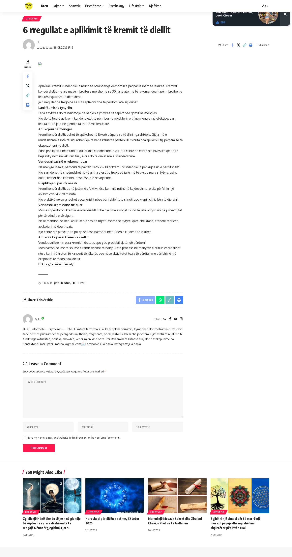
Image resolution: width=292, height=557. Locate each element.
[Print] (250, 45)
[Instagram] (181, 319)
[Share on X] (238, 45)
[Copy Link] (244, 45)
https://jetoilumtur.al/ (55, 264)
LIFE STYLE (79, 283)
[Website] (165, 319)
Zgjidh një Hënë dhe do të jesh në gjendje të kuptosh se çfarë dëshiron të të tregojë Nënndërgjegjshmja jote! (52, 523)
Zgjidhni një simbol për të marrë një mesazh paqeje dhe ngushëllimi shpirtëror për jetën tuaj (236, 523)
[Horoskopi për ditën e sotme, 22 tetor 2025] (114, 495)
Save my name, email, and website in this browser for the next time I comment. (74, 437)
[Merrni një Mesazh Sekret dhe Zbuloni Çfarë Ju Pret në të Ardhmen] (177, 495)
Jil (38, 42)
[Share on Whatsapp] (160, 300)
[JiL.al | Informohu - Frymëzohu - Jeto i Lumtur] (29, 6)
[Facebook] (170, 319)
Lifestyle (32, 18)
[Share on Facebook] (232, 45)
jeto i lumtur (62, 283)
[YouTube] (175, 319)
